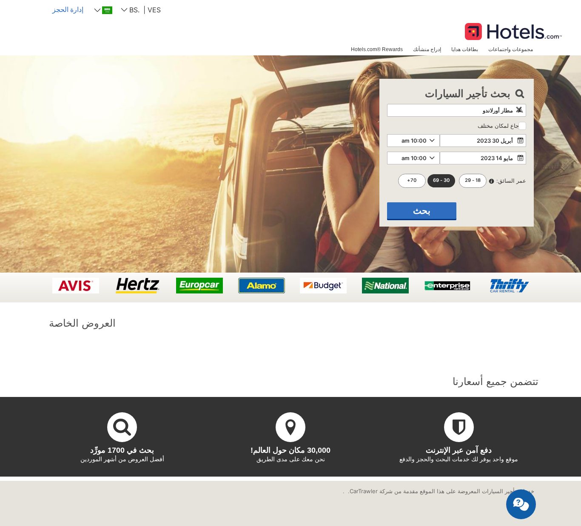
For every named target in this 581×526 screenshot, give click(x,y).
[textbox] (456, 110)
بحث (421, 211)
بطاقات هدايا (464, 49)
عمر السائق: (511, 180)
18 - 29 (473, 180)
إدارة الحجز (67, 9)
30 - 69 (441, 180)
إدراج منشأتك (427, 49)
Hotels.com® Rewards (377, 49)
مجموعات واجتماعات (510, 49)
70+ (411, 180)
